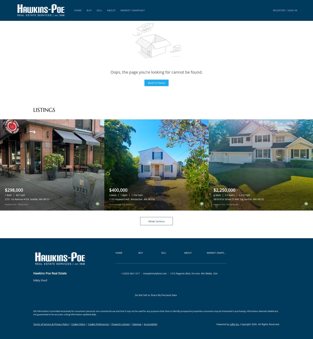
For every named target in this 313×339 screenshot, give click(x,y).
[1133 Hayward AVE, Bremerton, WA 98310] (156, 165)
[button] (41, 10)
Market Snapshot (133, 10)
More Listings (156, 221)
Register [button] (279, 10)
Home (78, 10)
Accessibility (150, 324)
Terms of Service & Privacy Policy (51, 324)
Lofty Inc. (235, 324)
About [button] (111, 10)
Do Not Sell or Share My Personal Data (156, 295)
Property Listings (121, 324)
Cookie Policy (78, 324)
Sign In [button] (292, 10)
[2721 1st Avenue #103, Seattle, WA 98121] (52, 165)
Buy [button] (89, 10)
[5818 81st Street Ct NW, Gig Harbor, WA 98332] (261, 165)
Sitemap (136, 324)
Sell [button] (99, 10)
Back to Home (156, 83)
